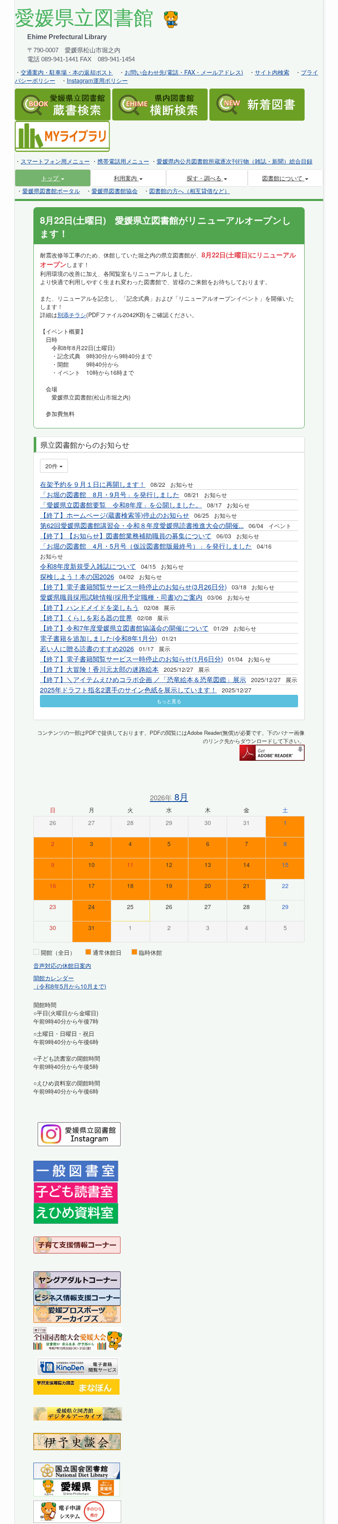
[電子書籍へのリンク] (77, 1365)
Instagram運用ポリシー (97, 80)
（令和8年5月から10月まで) (69, 986)
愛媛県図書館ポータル (51, 191)
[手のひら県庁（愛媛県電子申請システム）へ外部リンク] (77, 1511)
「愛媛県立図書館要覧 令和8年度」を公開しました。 (121, 505)
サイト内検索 (272, 72)
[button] (52, 178)
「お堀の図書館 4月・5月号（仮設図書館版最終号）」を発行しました (146, 546)
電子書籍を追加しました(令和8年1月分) (98, 638)
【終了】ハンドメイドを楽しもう (89, 607)
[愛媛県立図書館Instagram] (79, 1133)
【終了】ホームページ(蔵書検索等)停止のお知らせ (114, 515)
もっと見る (169, 700)
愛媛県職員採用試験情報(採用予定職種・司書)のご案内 (121, 597)
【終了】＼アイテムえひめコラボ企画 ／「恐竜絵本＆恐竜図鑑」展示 (143, 679)
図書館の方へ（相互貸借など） (189, 191)
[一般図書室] (75, 1170)
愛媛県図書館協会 (115, 191)
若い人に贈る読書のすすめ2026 (87, 648)
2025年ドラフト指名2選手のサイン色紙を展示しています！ (128, 689)
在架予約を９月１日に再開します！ (93, 484)
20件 (52, 466)
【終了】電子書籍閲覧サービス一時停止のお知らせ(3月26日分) (133, 586)
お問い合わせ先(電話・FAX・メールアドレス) (183, 72)
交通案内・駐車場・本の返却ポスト (67, 72)
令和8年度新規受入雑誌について (88, 566)
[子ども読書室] (75, 1192)
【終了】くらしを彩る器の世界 (86, 617)
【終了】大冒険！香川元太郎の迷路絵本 (99, 669)
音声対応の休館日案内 (62, 965)
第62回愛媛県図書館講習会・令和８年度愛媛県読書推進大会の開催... (142, 525)
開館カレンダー (53, 978)
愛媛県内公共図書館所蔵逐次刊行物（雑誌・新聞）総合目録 (234, 161)
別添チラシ (71, 315)
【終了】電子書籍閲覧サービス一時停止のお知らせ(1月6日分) (131, 659)
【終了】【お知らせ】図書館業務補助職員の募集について (125, 535)
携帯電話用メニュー (123, 161)
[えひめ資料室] (75, 1212)
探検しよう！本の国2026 (77, 576)
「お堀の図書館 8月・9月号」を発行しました (109, 494)
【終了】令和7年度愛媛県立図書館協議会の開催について (124, 628)
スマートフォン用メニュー (55, 161)
